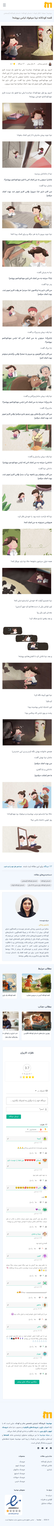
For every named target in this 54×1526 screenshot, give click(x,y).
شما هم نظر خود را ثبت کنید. (13, 867)
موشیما (49, 13)
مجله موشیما (45, 1435)
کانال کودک (36, 13)
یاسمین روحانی (42, 64)
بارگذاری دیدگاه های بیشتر (27, 1382)
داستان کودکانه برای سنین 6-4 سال (39, 885)
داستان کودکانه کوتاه (18, 885)
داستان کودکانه (27, 13)
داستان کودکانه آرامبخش (12, 13)
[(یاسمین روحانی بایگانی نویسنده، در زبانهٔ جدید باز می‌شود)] (50, 65)
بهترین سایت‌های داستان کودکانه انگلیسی (37, 1033)
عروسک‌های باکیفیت (30, 1427)
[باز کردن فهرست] (4, 5)
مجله (43, 13)
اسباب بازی (44, 1427)
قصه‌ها (6, 1435)
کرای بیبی (43, 1431)
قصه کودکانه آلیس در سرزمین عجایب (38, 995)
